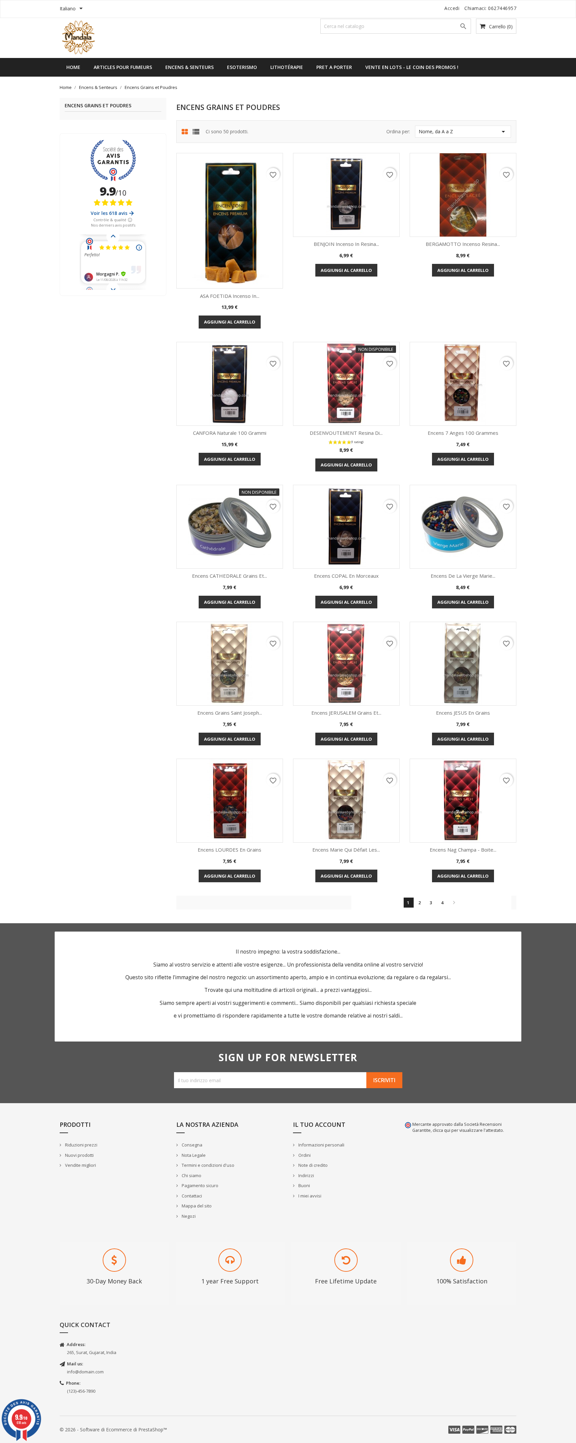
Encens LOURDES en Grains (229, 849)
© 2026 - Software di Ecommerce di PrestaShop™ (113, 1429)
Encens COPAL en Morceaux (346, 575)
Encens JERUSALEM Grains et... (346, 712)
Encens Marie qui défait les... (346, 849)
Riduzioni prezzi (80, 1145)
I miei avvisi (309, 1196)
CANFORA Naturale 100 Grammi (229, 432)
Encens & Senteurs (189, 67)
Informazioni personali (320, 1145)
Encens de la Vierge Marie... (463, 575)
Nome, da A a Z (463, 132)
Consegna (191, 1145)
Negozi (188, 1216)
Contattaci (191, 1196)
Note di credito (312, 1165)
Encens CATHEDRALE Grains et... (229, 575)
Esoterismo (242, 67)
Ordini (304, 1155)
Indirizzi (305, 1175)
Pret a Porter (334, 67)
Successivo (454, 902)
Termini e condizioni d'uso (207, 1165)
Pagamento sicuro (199, 1185)
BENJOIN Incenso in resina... (346, 244)
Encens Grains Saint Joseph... (229, 712)
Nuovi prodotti (79, 1155)
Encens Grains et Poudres (98, 106)
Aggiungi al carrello (229, 322)
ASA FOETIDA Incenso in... (229, 296)
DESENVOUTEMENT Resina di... (346, 432)
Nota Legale (193, 1155)
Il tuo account (319, 1124)
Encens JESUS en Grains (463, 712)
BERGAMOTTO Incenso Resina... (463, 244)
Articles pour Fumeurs (123, 67)
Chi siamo (191, 1175)
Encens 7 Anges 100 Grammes (463, 432)
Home (73, 67)
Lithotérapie (286, 67)
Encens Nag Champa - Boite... (463, 849)
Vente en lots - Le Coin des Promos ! (411, 67)
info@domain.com (85, 1372)
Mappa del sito (196, 1206)
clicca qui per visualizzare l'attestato (468, 1130)
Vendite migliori (80, 1165)
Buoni (303, 1185)
